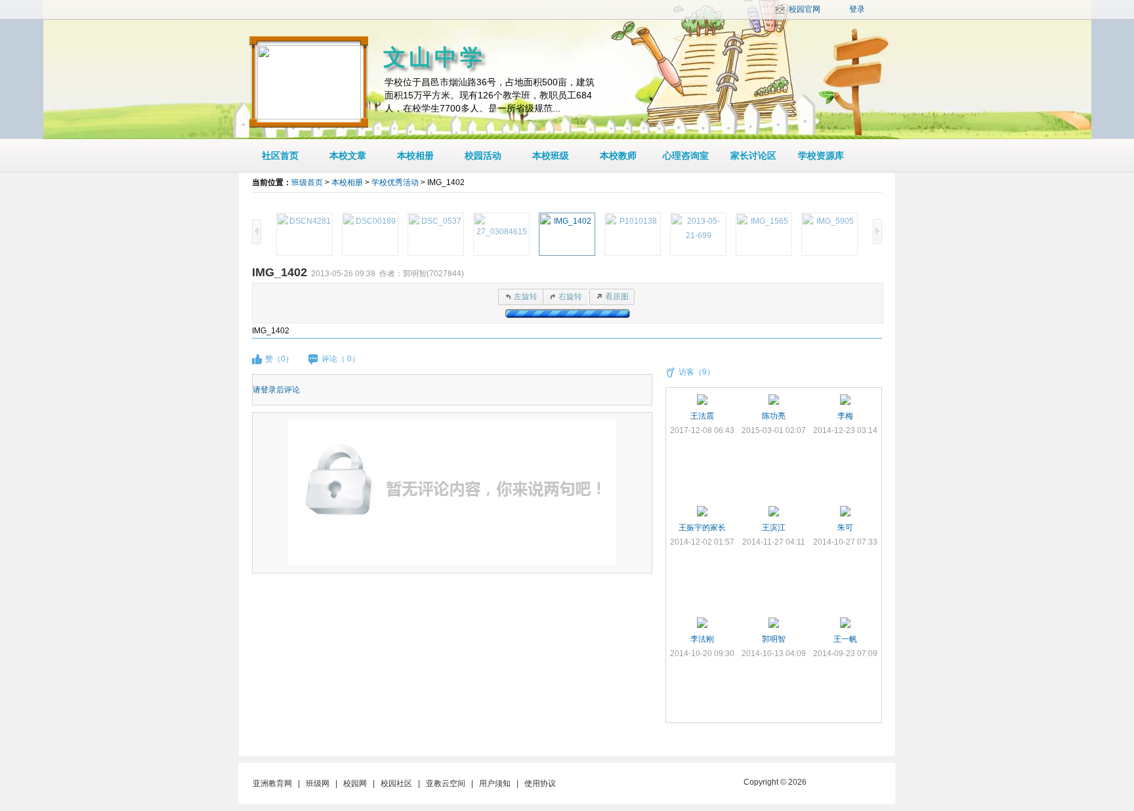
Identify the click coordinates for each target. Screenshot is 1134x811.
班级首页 (307, 182)
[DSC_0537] (436, 234)
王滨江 (774, 527)
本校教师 (618, 155)
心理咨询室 (686, 155)
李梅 (845, 416)
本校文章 (347, 155)
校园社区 (396, 783)
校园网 (355, 783)
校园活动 (483, 155)
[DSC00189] (370, 234)
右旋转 (570, 296)
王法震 (702, 416)
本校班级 (550, 155)
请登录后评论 (276, 389)
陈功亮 (774, 416)
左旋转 (525, 296)
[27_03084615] (501, 234)
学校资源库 (821, 155)
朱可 (845, 527)
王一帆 (845, 639)
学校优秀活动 (395, 182)
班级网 (317, 783)
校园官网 (804, 9)
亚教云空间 (445, 783)
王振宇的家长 (702, 527)
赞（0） (279, 359)
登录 (857, 9)
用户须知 (495, 783)
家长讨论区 (753, 155)
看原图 (617, 296)
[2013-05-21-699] (698, 234)
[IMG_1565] (764, 234)
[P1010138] (632, 234)
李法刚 (702, 639)
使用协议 (540, 783)
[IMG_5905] (829, 234)
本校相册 (415, 155)
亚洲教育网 (272, 783)
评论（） (341, 359)
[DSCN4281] (304, 234)
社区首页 (280, 155)
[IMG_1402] (567, 234)
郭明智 (774, 639)
